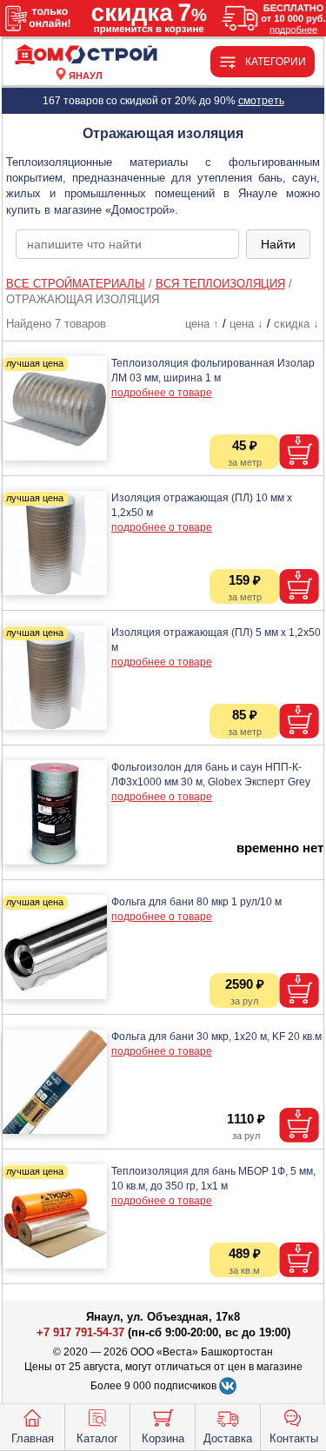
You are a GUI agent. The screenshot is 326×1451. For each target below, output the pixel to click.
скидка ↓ (296, 323)
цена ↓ (246, 323)
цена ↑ (202, 323)
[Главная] (86, 55)
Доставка (227, 1438)
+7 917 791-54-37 (80, 1332)
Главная (32, 1438)
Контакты (293, 1438)
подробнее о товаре (161, 393)
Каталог (97, 1438)
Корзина (163, 1438)
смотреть (261, 101)
